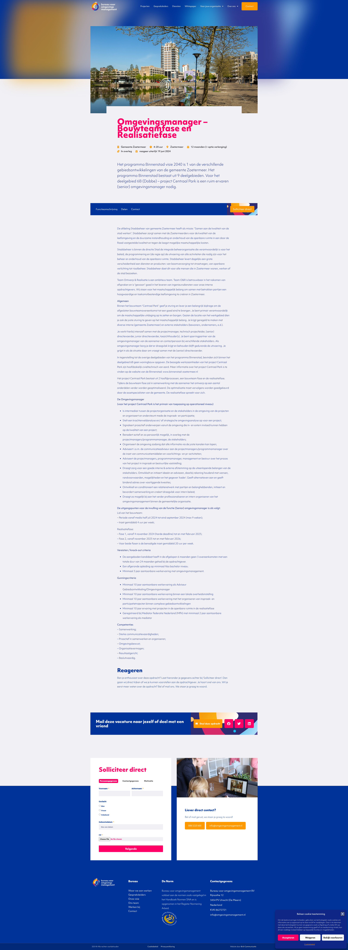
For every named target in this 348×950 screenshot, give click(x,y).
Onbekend (105, 815)
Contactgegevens (130, 781)
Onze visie (133, 898)
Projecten (145, 6)
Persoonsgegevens (108, 781)
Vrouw (103, 811)
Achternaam (137, 789)
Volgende (131, 848)
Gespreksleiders (161, 6)
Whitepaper (190, 6)
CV (100, 835)
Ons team (133, 902)
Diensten (176, 6)
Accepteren (288, 937)
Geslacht (102, 802)
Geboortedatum (106, 822)
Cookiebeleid (309, 944)
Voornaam (103, 789)
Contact (250, 6)
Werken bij (134, 906)
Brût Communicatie (248, 946)
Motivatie (148, 781)
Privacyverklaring (168, 946)
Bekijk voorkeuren (332, 937)
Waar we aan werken (140, 890)
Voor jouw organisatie (210, 6)
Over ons (231, 6)
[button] (342, 914)
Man (103, 806)
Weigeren (310, 937)
